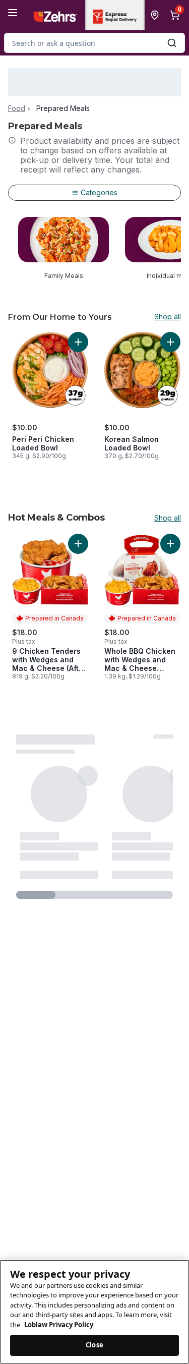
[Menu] (12, 12)
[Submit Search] (172, 43)
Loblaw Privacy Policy (58, 1324)
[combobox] (94, 43)
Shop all (167, 317)
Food (16, 108)
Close (94, 1344)
